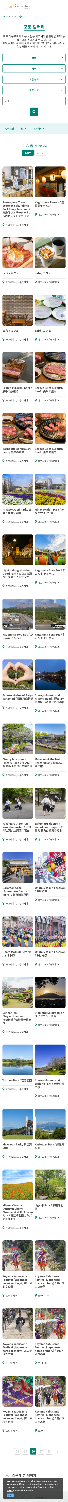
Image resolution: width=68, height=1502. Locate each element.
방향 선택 (34, 90)
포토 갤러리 (20, 16)
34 (17, 1451)
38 (49, 1451)
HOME (6, 16)
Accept (10, 1495)
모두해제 (38, 128)
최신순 (40, 152)
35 (25, 1451)
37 (41, 1451)
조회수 (28, 152)
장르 (34, 57)
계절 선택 (34, 79)
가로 (22, 128)
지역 (34, 68)
